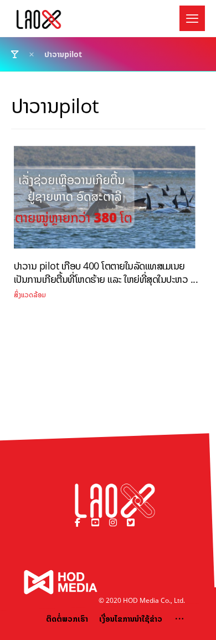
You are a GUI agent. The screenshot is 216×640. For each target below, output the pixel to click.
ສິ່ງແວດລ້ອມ (30, 294)
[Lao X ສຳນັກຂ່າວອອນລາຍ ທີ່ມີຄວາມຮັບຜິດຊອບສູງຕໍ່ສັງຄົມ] (38, 19)
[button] (192, 18)
